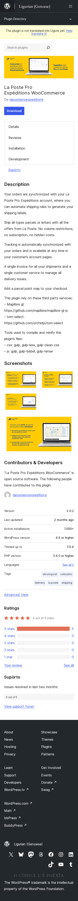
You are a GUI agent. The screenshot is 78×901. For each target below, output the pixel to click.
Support (10, 775)
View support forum (19, 706)
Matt (10, 811)
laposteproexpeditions (26, 99)
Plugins (46, 747)
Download (14, 111)
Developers (12, 782)
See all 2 (68, 564)
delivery (40, 582)
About (8, 732)
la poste (53, 582)
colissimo (66, 574)
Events (46, 775)
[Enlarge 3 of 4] (32, 398)
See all (69, 665)
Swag (47, 790)
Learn (8, 768)
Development (19, 159)
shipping (67, 582)
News (8, 739)
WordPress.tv (16, 790)
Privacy (10, 754)
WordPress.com (18, 803)
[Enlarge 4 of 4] (68, 420)
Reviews (15, 138)
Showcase (49, 732)
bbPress (12, 818)
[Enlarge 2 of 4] (68, 376)
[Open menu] (71, 6)
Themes (47, 739)
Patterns (47, 754)
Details (14, 127)
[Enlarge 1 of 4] (32, 376)
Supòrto (14, 170)
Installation (17, 148)
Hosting (10, 747)
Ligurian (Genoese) (28, 844)
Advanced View (16, 595)
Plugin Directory (15, 19)
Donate (49, 782)
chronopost (50, 574)
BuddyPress (15, 825)
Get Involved (51, 768)
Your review (13, 665)
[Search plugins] (48, 47)
